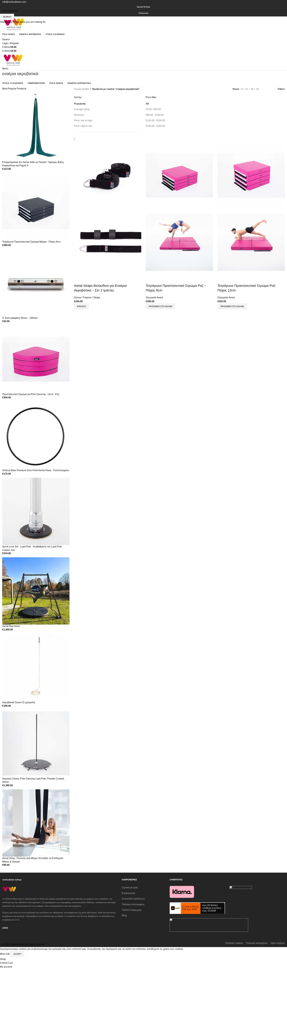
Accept (17, 954)
